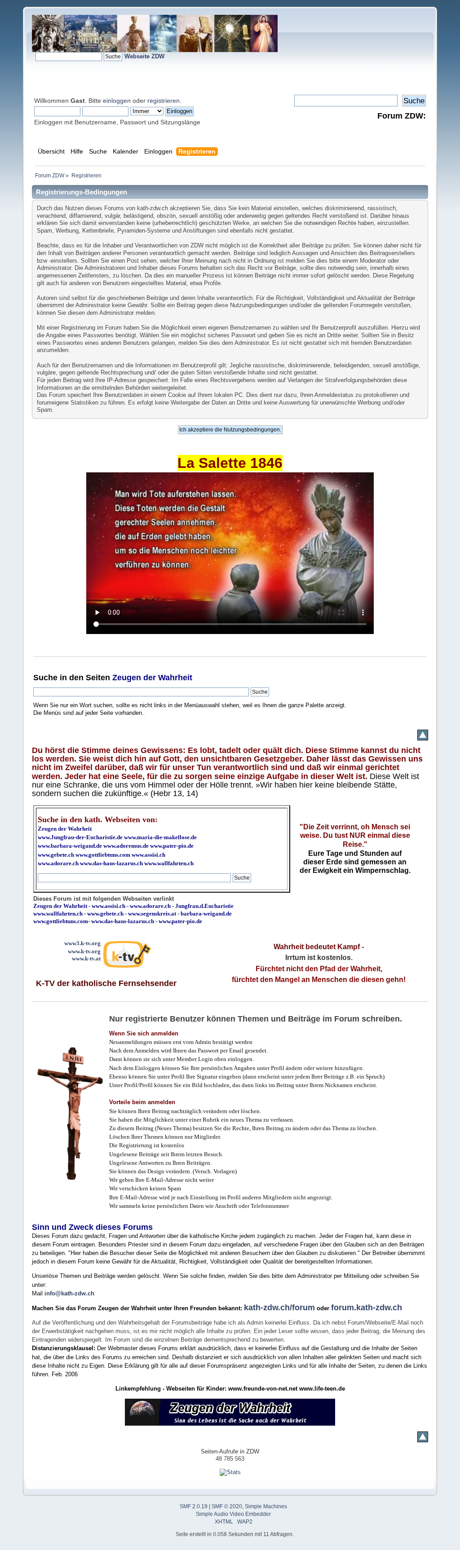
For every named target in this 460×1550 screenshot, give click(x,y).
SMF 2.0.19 (194, 1506)
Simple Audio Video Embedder (233, 1514)
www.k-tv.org (84, 951)
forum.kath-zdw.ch (366, 1307)
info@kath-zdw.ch (69, 1293)
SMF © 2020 (227, 1506)
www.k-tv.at (86, 958)
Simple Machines (266, 1506)
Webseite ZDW (144, 56)
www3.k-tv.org (82, 943)
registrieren (163, 100)
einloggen (117, 100)
